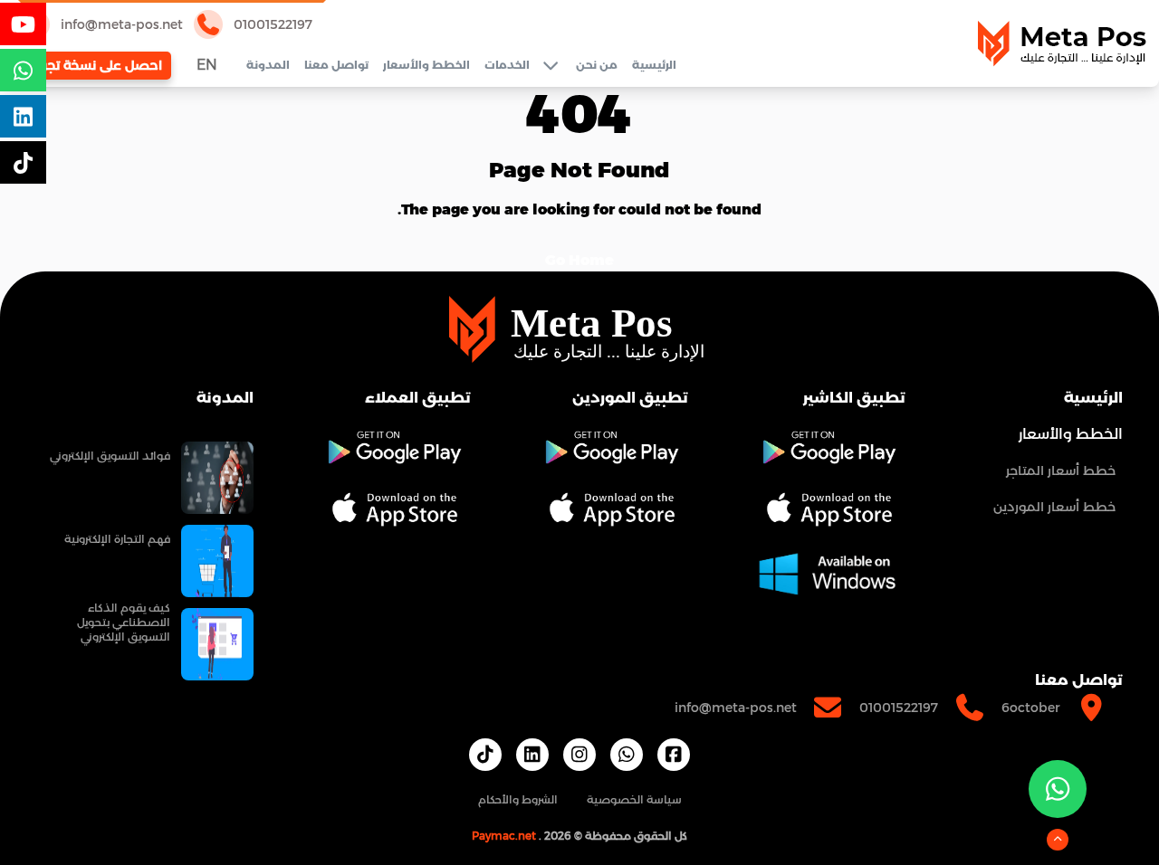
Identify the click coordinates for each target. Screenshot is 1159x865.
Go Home (579, 260)
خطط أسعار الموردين (1054, 507)
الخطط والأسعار (426, 64)
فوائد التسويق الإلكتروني (110, 455)
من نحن (597, 64)
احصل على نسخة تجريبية (91, 65)
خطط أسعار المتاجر (1061, 470)
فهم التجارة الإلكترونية (117, 539)
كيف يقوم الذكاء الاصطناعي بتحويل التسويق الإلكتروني (123, 622)
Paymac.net (504, 835)
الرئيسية (654, 64)
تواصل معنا (336, 64)
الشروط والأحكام (518, 799)
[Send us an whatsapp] (1058, 789)
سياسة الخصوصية (634, 799)
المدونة (268, 64)
